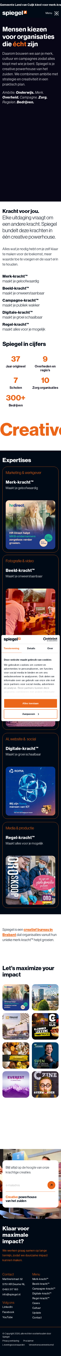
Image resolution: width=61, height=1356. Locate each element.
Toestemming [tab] (11, 648)
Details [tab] (31, 648)
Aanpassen (28, 713)
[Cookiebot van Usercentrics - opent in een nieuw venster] (43, 639)
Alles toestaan (30, 703)
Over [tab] (50, 648)
